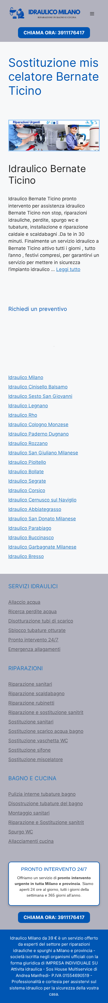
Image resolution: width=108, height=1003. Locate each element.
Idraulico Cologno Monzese (38, 424)
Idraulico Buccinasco (31, 537)
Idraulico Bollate (26, 471)
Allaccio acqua (24, 602)
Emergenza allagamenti (34, 649)
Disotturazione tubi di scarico (40, 621)
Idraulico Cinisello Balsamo (38, 387)
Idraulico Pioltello (27, 462)
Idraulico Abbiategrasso (34, 509)
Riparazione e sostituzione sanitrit (45, 712)
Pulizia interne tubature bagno (42, 794)
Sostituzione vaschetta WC (38, 740)
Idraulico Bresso (26, 556)
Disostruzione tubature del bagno (45, 803)
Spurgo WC (20, 832)
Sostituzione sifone (29, 750)
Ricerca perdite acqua (32, 611)
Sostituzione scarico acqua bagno (45, 731)
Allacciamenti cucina (31, 841)
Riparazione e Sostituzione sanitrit (46, 822)
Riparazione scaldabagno (36, 693)
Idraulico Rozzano (28, 443)
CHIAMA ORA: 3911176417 (54, 32)
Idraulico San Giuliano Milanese (43, 453)
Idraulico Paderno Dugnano (38, 434)
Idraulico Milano (25, 377)
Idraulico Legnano (28, 405)
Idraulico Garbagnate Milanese (42, 547)
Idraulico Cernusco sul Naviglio (42, 500)
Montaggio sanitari (29, 813)
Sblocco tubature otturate (37, 630)
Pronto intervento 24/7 (33, 640)
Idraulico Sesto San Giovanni (40, 396)
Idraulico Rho (22, 415)
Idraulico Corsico (26, 490)
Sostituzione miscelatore (35, 759)
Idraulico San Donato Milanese (42, 518)
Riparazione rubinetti (31, 703)
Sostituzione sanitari (30, 722)
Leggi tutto (68, 269)
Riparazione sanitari (30, 684)
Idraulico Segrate (27, 481)
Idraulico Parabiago (29, 528)
